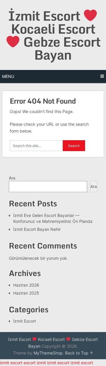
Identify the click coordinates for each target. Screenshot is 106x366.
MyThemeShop (48, 352)
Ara (12, 177)
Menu (8, 76)
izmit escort (11, 362)
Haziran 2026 (26, 284)
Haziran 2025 (26, 292)
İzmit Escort (24, 320)
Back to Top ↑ (79, 352)
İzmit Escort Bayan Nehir (37, 229)
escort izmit (35, 362)
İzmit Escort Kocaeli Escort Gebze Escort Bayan (54, 35)
